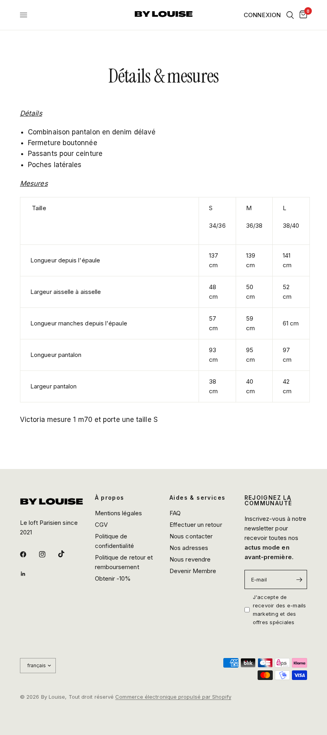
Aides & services (197, 498)
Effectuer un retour (195, 524)
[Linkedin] (28, 574)
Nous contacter (191, 536)
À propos (109, 498)
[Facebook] (28, 554)
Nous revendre (190, 559)
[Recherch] (290, 15)
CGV (101, 524)
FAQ (175, 513)
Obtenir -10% (113, 578)
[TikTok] (67, 554)
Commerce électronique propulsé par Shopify (173, 697)
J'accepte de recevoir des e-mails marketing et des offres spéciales (279, 609)
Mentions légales (118, 513)
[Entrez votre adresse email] (299, 579)
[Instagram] (48, 554)
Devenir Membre (192, 571)
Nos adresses (188, 548)
